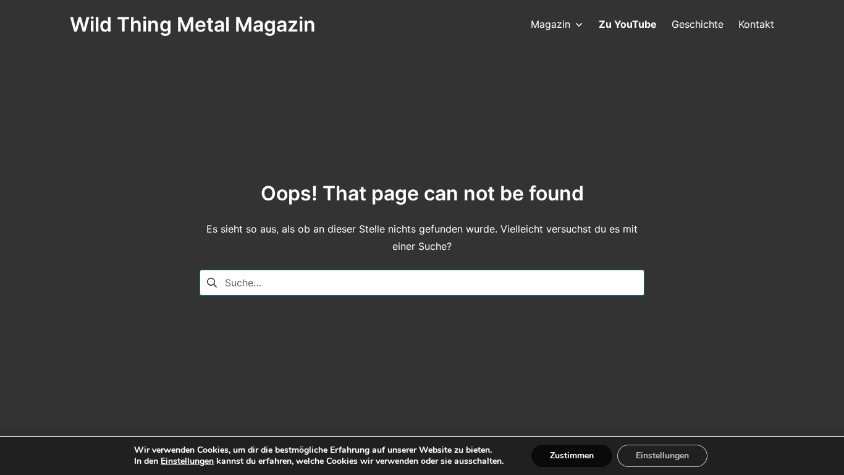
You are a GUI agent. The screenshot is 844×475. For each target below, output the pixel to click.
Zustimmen (572, 455)
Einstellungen (187, 461)
